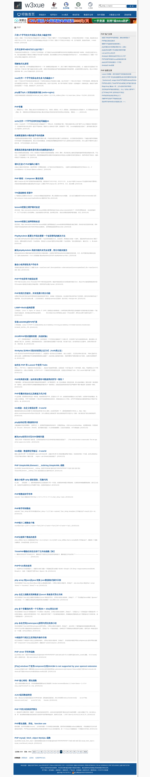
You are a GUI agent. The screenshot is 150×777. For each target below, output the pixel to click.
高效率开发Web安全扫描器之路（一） (114, 101)
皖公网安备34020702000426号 (83, 772)
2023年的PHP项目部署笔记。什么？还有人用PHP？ (118, 89)
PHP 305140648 (114, 765)
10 (74, 751)
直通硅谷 (24, 758)
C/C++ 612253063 (67, 765)
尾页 (85, 752)
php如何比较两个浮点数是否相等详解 (114, 50)
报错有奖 (65, 770)
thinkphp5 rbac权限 (108, 65)
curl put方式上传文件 (108, 53)
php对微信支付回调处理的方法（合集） (114, 47)
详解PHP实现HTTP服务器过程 (111, 98)
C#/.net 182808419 (102, 765)
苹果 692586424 (90, 765)
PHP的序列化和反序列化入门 (111, 95)
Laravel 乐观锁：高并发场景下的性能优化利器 (116, 74)
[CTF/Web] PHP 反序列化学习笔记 (113, 92)
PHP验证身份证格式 (108, 41)
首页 (34, 752)
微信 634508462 (79, 765)
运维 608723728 (124, 765)
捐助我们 (58, 770)
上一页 (40, 752)
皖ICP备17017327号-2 (64, 772)
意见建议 (51, 770)
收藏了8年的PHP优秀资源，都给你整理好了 (116, 38)
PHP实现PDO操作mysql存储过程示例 (114, 59)
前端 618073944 (33, 765)
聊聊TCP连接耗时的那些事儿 (111, 44)
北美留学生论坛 (40, 758)
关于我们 (44, 770)
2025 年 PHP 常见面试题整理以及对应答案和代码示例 (119, 77)
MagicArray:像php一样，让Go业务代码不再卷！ (117, 86)
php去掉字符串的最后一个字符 (111, 62)
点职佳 (31, 758)
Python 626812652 (55, 765)
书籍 (80, 8)
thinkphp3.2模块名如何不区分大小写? (114, 56)
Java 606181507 (44, 765)
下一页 (79, 752)
